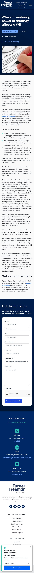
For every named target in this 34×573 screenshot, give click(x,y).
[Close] (30, 547)
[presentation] (18, 393)
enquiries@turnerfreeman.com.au (17, 458)
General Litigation (17, 533)
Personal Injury (17, 518)
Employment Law (17, 524)
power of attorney (8, 116)
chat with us (17, 474)
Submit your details (13, 401)
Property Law (17, 530)
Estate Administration (10, 31)
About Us (17, 542)
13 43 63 (17, 441)
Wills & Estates (17, 521)
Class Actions (17, 527)
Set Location (17, 568)
